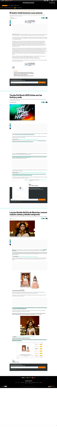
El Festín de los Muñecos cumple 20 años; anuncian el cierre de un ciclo (23, 75)
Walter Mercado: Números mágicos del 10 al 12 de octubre (25, 336)
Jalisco (9, 5)
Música (30, 185)
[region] (28, 427)
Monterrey (36, 185)
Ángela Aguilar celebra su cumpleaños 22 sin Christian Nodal (28, 139)
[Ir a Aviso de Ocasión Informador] (3, 0)
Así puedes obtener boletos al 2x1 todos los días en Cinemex (28, 256)
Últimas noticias (4, 5)
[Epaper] (48, 0)
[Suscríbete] (53, 0)
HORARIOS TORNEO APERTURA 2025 (8, 7)
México (12, 5)
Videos (16, 5)
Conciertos (33, 185)
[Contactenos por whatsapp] (54, 2)
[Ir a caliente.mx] (45, 0)
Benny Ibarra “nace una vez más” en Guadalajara (21, 74)
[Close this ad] (56, 425)
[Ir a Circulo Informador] (7, 0)
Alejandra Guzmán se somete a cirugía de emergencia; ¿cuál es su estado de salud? (32, 172)
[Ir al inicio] (10, 2)
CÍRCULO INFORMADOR (19, 7)
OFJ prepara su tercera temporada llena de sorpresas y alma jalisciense (24, 73)
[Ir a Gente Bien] (10, 0)
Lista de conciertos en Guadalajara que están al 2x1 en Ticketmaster (23, 72)
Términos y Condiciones (19, 84)
